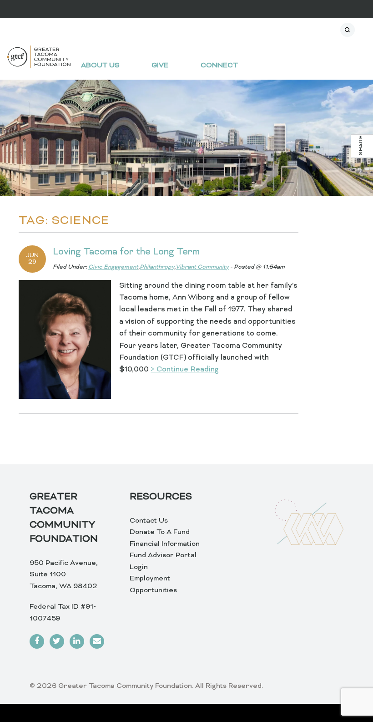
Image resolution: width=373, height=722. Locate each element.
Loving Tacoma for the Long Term (126, 252)
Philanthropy (157, 267)
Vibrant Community (202, 267)
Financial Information (165, 544)
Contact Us (149, 520)
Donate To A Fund (160, 532)
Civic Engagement (113, 267)
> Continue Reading (185, 369)
